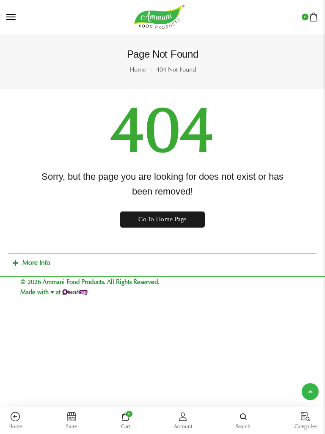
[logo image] (159, 16)
